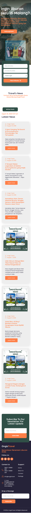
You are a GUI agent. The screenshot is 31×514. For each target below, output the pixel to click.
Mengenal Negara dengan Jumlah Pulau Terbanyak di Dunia (15, 386)
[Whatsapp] (11, 459)
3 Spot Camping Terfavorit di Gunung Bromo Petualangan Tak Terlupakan (15, 132)
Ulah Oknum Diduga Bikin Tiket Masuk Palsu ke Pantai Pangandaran (14, 263)
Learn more (11, 148)
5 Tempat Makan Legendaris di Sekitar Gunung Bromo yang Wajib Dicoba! (15, 167)
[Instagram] (8, 459)
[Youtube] (5, 459)
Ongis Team (11, 124)
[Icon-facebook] (2, 459)
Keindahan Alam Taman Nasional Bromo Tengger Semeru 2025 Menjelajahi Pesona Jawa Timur (14, 201)
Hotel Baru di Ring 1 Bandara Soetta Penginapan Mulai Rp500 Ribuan (14, 324)
